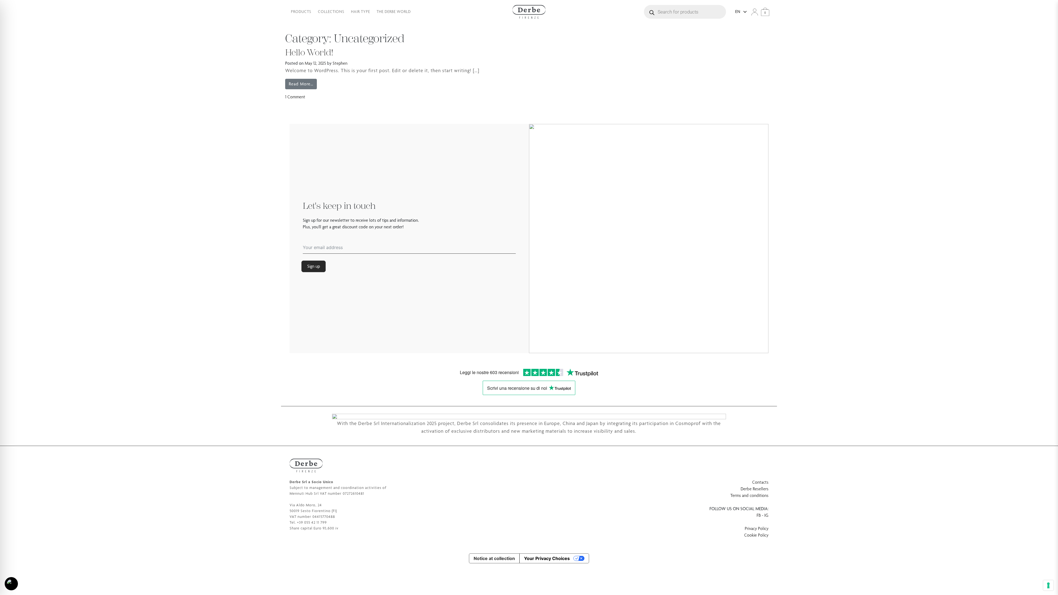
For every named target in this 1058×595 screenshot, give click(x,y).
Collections (331, 11)
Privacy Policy (756, 528)
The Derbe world (394, 11)
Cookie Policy (756, 535)
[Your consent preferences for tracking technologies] (1048, 585)
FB (759, 515)
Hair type (360, 11)
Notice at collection (494, 558)
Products (301, 11)
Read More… (303, 83)
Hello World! (309, 52)
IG (766, 515)
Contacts (760, 482)
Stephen (340, 63)
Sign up (313, 266)
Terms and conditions (749, 495)
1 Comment (295, 96)
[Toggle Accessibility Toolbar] (11, 584)
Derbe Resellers (754, 488)
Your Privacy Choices (547, 558)
